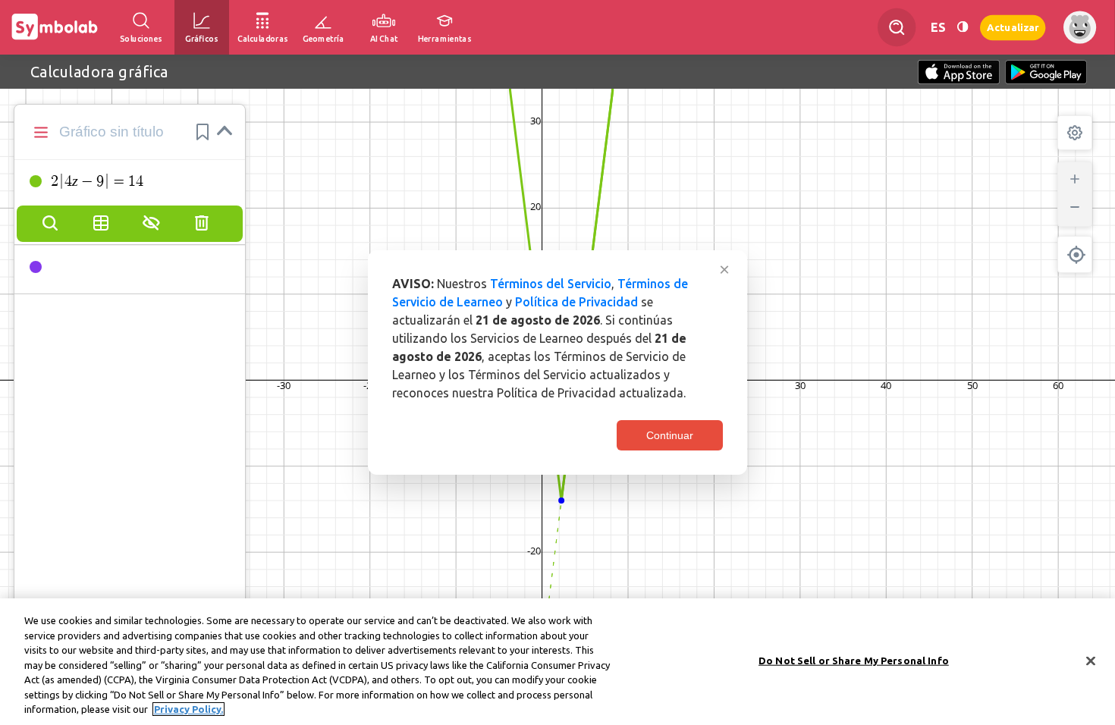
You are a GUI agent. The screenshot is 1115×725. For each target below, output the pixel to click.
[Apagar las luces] (962, 26)
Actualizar (1012, 27)
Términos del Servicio (550, 283)
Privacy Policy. (188, 709)
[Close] (1090, 660)
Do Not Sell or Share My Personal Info (854, 659)
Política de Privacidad (576, 302)
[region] (557, 661)
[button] (202, 132)
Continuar (669, 435)
